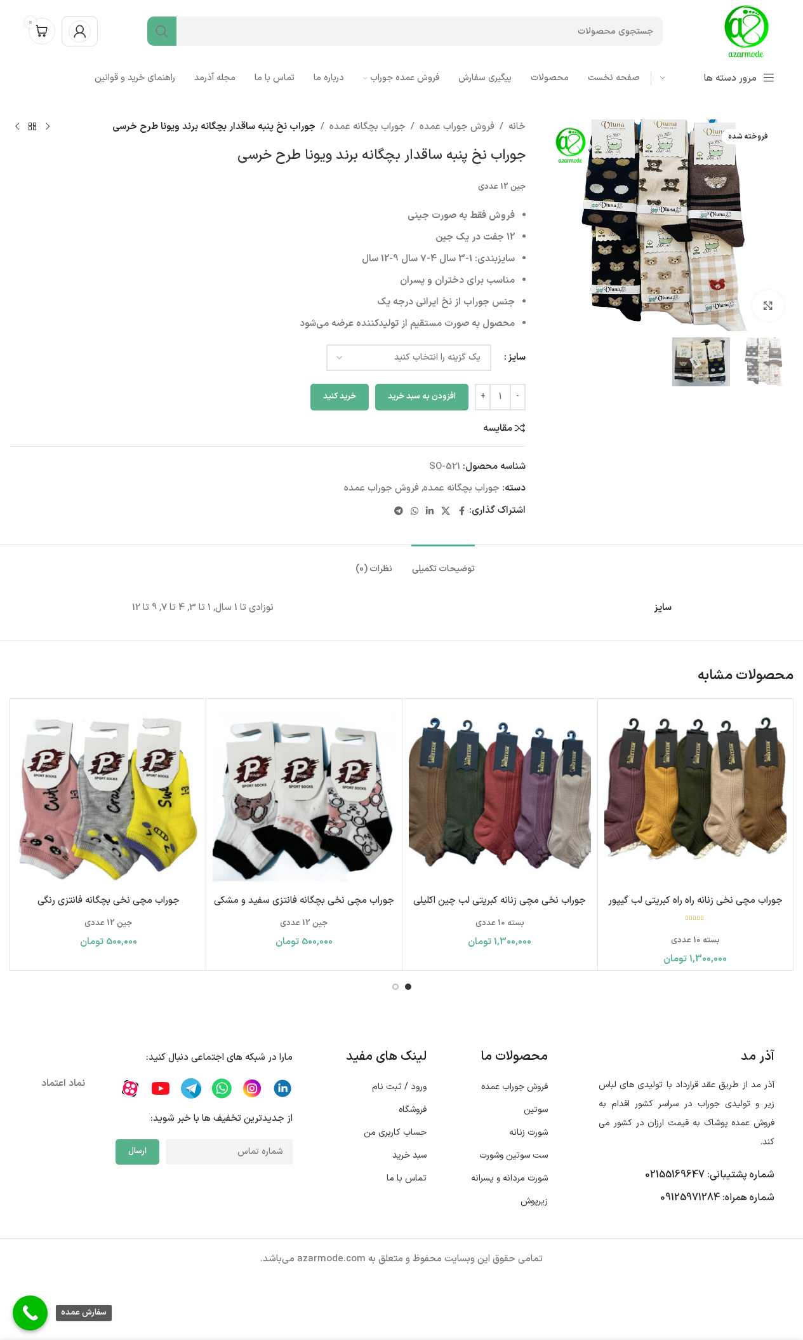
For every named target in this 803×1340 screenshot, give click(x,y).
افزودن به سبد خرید (422, 396)
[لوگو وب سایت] (746, 31)
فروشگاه (413, 1109)
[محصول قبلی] (47, 127)
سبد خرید (409, 1155)
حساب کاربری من (395, 1132)
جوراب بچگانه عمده (367, 126)
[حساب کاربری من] (79, 31)
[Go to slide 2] (395, 987)
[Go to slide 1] (408, 987)
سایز (517, 357)
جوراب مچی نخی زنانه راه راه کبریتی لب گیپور (695, 900)
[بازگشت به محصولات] (32, 127)
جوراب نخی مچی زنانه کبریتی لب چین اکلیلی (499, 900)
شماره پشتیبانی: (709, 1174)
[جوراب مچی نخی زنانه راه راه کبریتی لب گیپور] (695, 796)
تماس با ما (407, 1178)
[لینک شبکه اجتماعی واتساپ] (414, 511)
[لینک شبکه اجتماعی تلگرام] (398, 511)
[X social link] (445, 511)
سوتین (536, 1109)
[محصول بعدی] (17, 127)
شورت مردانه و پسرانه (509, 1178)
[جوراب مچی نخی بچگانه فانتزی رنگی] (108, 796)
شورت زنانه (528, 1132)
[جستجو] (161, 31)
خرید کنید (339, 396)
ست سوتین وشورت (513, 1155)
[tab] (443, 563)
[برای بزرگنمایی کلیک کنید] (768, 305)
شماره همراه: (717, 1197)
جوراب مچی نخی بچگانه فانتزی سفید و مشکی (304, 900)
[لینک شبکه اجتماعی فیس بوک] (461, 511)
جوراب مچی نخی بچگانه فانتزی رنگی (108, 900)
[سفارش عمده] (30, 1313)
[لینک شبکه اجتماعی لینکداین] (429, 511)
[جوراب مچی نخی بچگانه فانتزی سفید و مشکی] (304, 796)
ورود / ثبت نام (399, 1086)
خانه (517, 126)
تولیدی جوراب (724, 1104)
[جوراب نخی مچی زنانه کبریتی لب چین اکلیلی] (500, 796)
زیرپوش (534, 1201)
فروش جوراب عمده (457, 126)
